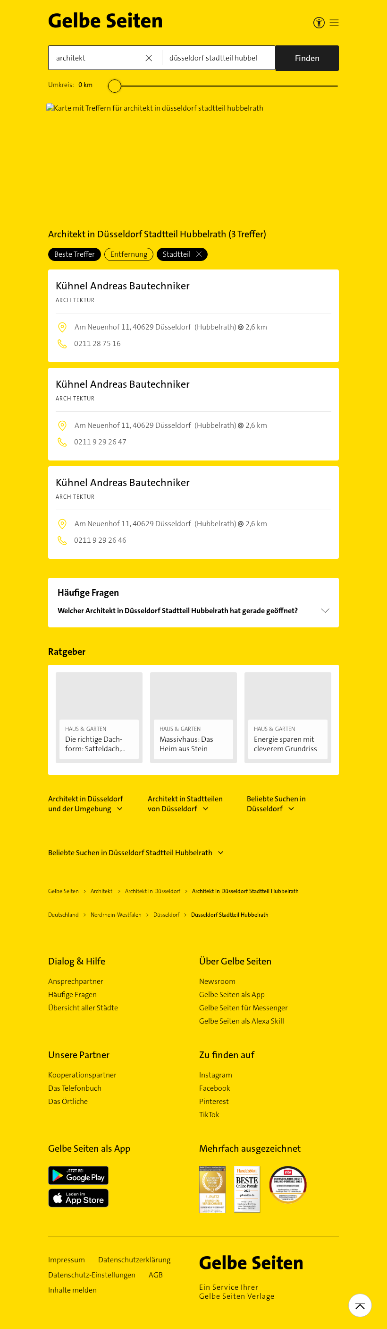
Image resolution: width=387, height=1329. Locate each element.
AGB (156, 1275)
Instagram (215, 1075)
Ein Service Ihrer (237, 1292)
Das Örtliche (68, 1101)
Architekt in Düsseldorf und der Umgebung (85, 804)
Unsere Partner (78, 1055)
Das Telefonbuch (74, 1088)
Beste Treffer (74, 254)
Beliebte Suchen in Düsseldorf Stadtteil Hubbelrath (130, 853)
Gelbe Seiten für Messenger (243, 1008)
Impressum (66, 1260)
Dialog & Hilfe (76, 961)
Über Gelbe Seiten (235, 961)
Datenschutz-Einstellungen (91, 1275)
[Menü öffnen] (334, 22)
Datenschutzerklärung (134, 1260)
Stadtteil (177, 254)
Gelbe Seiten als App (232, 994)
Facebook (214, 1088)
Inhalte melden (72, 1290)
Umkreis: (70, 84)
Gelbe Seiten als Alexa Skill (241, 1021)
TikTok (209, 1115)
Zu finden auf (226, 1055)
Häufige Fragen (72, 994)
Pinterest (214, 1101)
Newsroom (217, 981)
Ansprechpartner (75, 981)
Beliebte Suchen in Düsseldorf (276, 804)
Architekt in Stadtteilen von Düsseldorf (185, 804)
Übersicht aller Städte (83, 1008)
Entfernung (128, 254)
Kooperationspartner (82, 1075)
